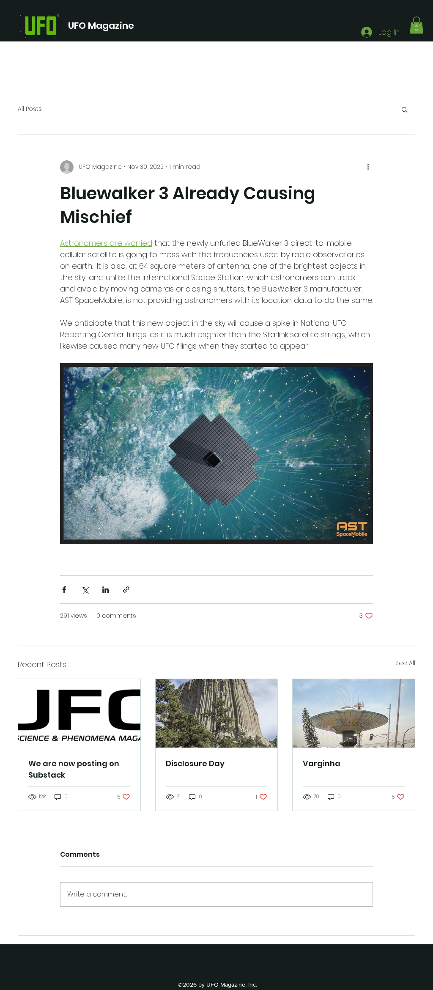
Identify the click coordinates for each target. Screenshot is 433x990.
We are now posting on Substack (73, 769)
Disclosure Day (195, 763)
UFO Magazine (101, 25)
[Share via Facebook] (64, 590)
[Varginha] (354, 713)
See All (405, 663)
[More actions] (368, 167)
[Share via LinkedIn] (105, 590)
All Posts (30, 109)
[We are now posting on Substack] (79, 713)
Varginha (321, 763)
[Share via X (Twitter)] (85, 590)
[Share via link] (126, 590)
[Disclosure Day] (217, 713)
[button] (416, 25)
